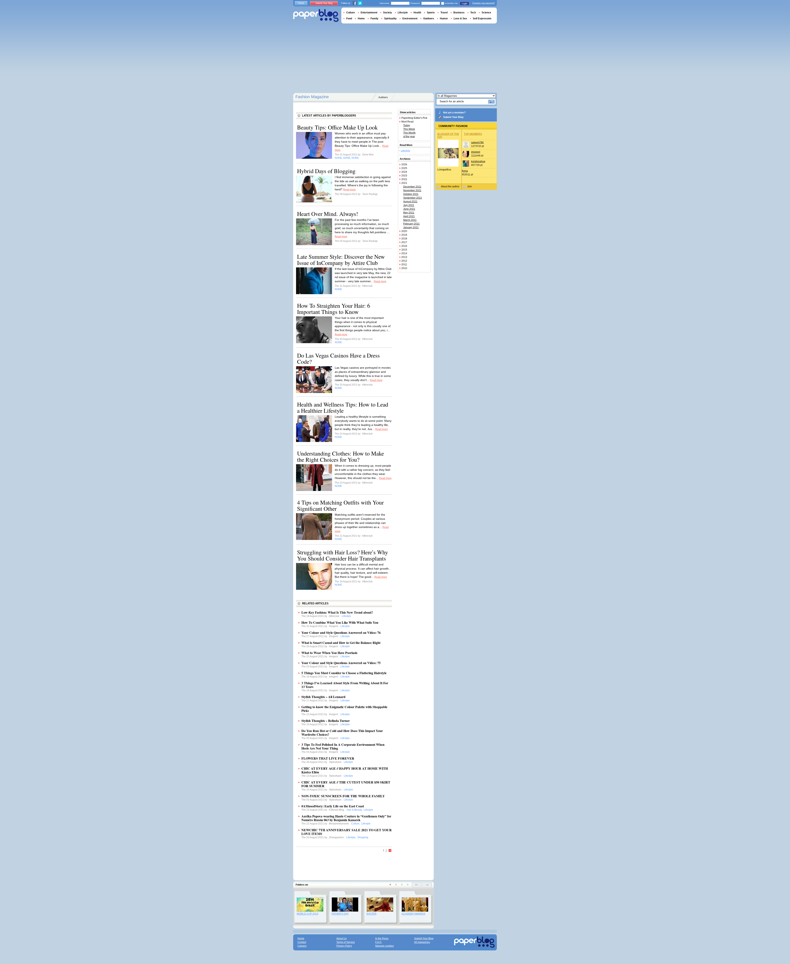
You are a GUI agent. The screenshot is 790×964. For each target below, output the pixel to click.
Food (349, 18)
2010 (404, 268)
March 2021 (410, 220)
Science (486, 12)
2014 (404, 253)
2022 (404, 179)
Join (469, 186)
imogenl (475, 151)
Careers (302, 945)
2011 (404, 264)
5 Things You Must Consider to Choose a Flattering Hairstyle (344, 672)
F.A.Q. (378, 942)
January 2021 (411, 227)
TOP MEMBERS (473, 134)
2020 (404, 231)
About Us (341, 938)
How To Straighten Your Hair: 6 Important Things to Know (333, 309)
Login (464, 3)
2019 (404, 234)
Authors (383, 97)
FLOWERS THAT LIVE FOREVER (327, 758)
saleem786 (477, 142)
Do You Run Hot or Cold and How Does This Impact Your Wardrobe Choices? (342, 732)
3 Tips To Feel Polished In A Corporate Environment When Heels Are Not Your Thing (343, 746)
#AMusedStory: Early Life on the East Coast (332, 806)
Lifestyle (405, 150)
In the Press (381, 938)
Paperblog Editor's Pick (414, 118)
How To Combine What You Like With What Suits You (339, 622)
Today (406, 125)
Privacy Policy (344, 945)
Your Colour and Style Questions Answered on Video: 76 (341, 632)
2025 (404, 168)
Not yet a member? (454, 112)
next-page (427, 884)
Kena (465, 170)
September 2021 (412, 197)
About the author (450, 186)
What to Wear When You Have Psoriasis (329, 652)
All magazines (422, 942)
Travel (444, 12)
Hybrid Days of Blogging (326, 171)
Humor (444, 18)
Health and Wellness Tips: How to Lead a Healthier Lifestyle (342, 407)
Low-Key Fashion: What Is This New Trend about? (337, 612)
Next (390, 850)
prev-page (417, 884)
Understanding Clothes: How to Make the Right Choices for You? (340, 456)
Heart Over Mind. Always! (327, 214)
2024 (404, 171)
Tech (473, 12)
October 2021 (410, 194)
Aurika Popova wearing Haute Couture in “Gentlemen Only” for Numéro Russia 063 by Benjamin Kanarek (346, 818)
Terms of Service (345, 942)
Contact (301, 942)
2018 (404, 238)
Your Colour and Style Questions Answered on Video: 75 (341, 662)
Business (459, 12)
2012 (404, 260)
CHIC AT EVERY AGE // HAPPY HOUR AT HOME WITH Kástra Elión (344, 770)
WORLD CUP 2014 (307, 913)
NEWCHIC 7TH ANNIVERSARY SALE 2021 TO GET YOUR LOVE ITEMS (346, 832)
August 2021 (410, 201)
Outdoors (428, 18)
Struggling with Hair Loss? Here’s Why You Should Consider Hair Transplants (342, 555)
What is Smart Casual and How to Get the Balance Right (340, 642)
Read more (349, 189)
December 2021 (412, 186)
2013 (404, 257)
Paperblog (316, 15)
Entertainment (369, 12)
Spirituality (390, 18)
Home (301, 3)
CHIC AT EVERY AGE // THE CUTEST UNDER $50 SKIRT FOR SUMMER (345, 784)
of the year (409, 136)
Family (374, 18)
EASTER (371, 913)
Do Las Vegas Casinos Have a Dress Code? (338, 358)
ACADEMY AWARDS (413, 913)
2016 (404, 246)
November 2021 (412, 190)
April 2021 (409, 216)
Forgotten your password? (483, 3)
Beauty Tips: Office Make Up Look (337, 127)
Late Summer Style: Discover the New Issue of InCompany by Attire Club (341, 260)
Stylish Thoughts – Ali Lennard (323, 696)
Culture (350, 12)
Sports (431, 12)
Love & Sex (460, 18)
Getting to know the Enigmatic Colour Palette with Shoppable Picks (344, 708)
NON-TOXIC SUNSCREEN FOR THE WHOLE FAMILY (343, 796)
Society (387, 12)
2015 (404, 249)
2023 (404, 175)
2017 (404, 242)
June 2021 (409, 208)
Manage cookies (384, 945)
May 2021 (408, 212)
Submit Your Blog (453, 117)
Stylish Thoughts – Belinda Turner (325, 720)
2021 (404, 183)
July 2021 (408, 205)
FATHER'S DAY (340, 913)
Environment (409, 18)
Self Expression (482, 18)
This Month (409, 132)
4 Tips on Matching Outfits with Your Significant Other (340, 505)
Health (417, 12)
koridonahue (478, 161)
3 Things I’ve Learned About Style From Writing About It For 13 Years (344, 685)
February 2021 (411, 223)
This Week (409, 129)
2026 (404, 164)
